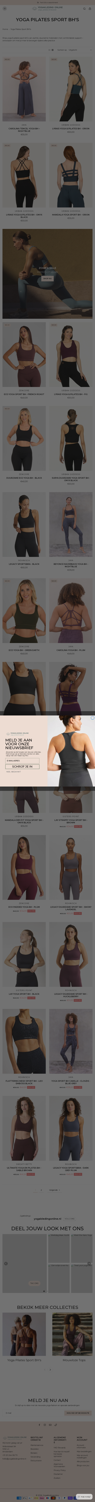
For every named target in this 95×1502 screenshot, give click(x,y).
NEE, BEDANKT (13, 771)
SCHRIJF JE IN (22, 766)
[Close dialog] (92, 718)
